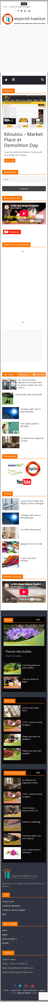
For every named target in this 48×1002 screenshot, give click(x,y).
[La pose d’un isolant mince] (13, 706)
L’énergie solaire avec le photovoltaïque (30, 410)
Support (42, 990)
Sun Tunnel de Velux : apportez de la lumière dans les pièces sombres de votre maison (30, 384)
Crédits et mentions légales (14, 910)
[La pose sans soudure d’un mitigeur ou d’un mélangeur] (11, 499)
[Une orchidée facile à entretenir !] (12, 848)
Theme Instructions (30, 990)
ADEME (5, 943)
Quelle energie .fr (9, 939)
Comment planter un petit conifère (31, 666)
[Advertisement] (24, 48)
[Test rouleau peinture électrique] (11, 421)
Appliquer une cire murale (31, 544)
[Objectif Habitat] (6, 80)
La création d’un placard (30, 529)
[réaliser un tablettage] (12, 820)
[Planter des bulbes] (24, 626)
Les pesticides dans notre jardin (28, 394)
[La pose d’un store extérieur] (11, 557)
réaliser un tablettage (31, 822)
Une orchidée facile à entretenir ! (31, 851)
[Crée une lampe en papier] (12, 678)
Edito (4, 914)
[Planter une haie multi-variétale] (13, 749)
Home (6, 990)
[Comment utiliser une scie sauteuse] (12, 834)
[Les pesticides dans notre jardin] (8, 392)
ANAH (4, 930)
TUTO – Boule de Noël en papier (16, 6)
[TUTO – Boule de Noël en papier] (13, 721)
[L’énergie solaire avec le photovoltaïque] (11, 407)
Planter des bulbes (18, 651)
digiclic (5, 934)
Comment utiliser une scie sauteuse (31, 837)
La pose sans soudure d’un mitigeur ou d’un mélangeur (32, 502)
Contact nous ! (8, 901)
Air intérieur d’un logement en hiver (30, 781)
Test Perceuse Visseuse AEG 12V (30, 809)
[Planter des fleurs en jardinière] (13, 735)
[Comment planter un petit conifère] (12, 664)
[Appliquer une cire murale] (11, 542)
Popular (10, 374)
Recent (25, 374)
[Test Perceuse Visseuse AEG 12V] (12, 806)
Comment (39, 374)
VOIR (38, 620)
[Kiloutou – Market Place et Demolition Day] (24, 96)
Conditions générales (11, 905)
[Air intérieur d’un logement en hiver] (11, 436)
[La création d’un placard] (11, 528)
